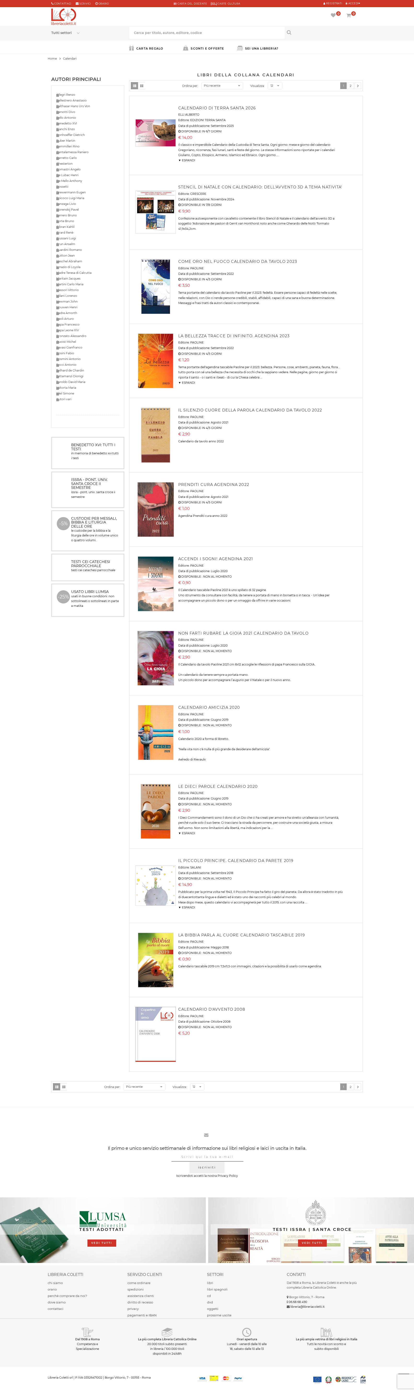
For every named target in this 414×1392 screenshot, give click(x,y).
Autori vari (63, 399)
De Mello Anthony (69, 181)
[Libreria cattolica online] (63, 17)
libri (210, 1283)
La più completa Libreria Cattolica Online (167, 1339)
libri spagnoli (217, 1289)
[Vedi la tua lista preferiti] (334, 16)
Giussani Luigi (66, 238)
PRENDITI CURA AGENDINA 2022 (213, 484)
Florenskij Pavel (67, 209)
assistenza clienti (140, 1296)
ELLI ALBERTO (188, 114)
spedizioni (135, 1289)
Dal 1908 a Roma (87, 1339)
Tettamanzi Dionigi (69, 376)
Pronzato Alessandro (71, 336)
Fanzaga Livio (66, 204)
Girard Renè (64, 232)
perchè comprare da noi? (67, 1296)
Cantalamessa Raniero (72, 152)
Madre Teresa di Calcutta (74, 273)
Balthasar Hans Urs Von (73, 106)
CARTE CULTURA (228, 3)
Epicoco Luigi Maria (70, 198)
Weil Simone (65, 393)
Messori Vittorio (67, 290)
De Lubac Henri (67, 175)
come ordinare (138, 1283)
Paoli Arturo (65, 319)
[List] (134, 85)
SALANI (195, 867)
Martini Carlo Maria (69, 284)
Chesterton (64, 163)
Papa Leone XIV (67, 330)
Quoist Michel (66, 342)
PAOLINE (197, 268)
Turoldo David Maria (70, 382)
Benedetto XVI (66, 123)
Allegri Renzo (65, 94)
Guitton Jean (65, 255)
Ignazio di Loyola (68, 267)
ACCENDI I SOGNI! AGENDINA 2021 (215, 559)
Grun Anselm (65, 244)
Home (52, 58)
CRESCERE (198, 194)
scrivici (85, 3)
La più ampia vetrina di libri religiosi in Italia (326, 1339)
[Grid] (141, 85)
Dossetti (62, 186)
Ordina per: (190, 86)
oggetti (212, 1309)
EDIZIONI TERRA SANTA (208, 120)
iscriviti (207, 1167)
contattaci (55, 1309)
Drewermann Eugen (71, 192)
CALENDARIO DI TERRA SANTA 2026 (217, 108)
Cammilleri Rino (68, 146)
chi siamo (55, 1283)
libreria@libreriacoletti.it (307, 1306)
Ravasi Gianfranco (69, 347)
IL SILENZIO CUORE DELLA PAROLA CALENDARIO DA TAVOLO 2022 (250, 410)
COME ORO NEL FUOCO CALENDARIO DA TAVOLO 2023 (237, 261)
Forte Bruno (65, 221)
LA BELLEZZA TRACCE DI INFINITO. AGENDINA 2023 (234, 336)
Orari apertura (247, 1339)
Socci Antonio (66, 364)
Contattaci (62, 3)
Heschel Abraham (69, 261)
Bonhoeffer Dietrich (70, 135)
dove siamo (57, 1302)
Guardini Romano (69, 250)
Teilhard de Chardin (70, 370)
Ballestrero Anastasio (71, 100)
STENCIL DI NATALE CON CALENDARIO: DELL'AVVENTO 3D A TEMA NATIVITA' (260, 187)
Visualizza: (257, 86)
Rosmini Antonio (68, 359)
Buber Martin (65, 140)
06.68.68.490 (298, 1302)
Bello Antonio (66, 117)
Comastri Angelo (68, 169)
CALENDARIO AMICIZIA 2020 (209, 707)
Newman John (67, 301)
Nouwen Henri (66, 307)
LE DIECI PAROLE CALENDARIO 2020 (218, 786)
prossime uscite (219, 1315)
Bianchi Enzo (65, 129)
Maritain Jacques (68, 278)
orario (103, 3)
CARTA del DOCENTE (192, 3)
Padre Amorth (66, 313)
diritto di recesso (140, 1302)
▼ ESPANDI (186, 160)
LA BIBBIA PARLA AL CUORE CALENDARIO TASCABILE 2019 (241, 935)
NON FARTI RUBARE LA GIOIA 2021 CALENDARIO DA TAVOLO (243, 633)
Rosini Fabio (65, 353)
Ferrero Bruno (66, 215)
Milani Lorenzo (66, 296)
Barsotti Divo (65, 112)
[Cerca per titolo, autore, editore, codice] (324, 32)
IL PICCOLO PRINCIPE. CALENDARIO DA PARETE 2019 (236, 860)
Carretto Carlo (66, 158)
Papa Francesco (68, 324)
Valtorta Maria (66, 387)
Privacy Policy (228, 1176)
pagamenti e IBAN (142, 1315)
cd (209, 1296)
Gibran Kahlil (65, 227)
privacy (133, 1309)
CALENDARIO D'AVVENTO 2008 (211, 1009)
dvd (210, 1302)
